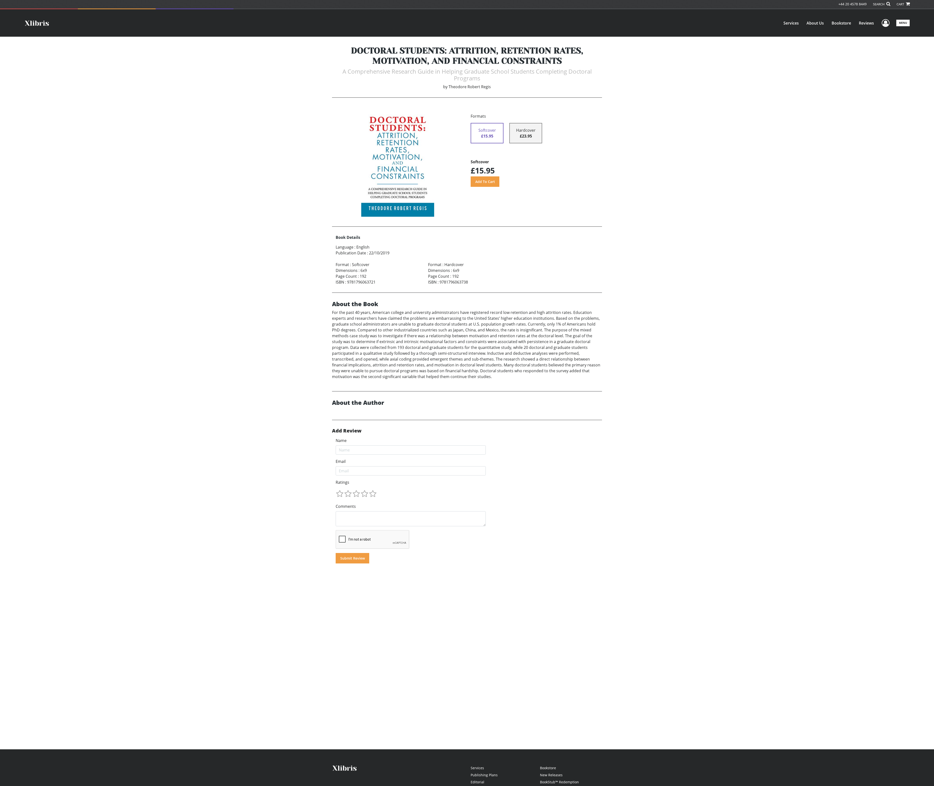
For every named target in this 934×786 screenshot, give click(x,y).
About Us (815, 23)
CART (901, 4)
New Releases (551, 775)
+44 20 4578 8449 (852, 4)
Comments (346, 506)
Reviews (866, 23)
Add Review (346, 431)
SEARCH (879, 4)
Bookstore (841, 23)
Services (791, 23)
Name (341, 440)
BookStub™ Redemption (559, 782)
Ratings (342, 482)
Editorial (477, 782)
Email (341, 461)
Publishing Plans (484, 775)
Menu (903, 23)
